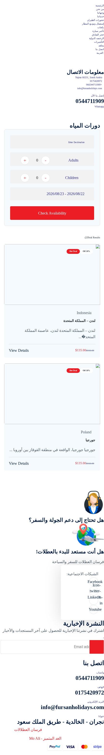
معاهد (101, 45)
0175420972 (96, 81)
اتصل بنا (100, 49)
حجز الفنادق (98, 34)
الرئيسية (100, 5)
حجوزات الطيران (95, 20)
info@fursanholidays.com (89, 88)
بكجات (100, 27)
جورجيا (90, 440)
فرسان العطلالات (28, 730)
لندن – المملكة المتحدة (79, 321)
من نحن (100, 9)
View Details (19, 350)
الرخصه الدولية (96, 38)
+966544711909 (94, 84)
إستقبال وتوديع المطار (93, 23)
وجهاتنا (100, 12)
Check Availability (52, 213)
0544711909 (90, 101)
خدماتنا (100, 16)
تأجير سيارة (98, 31)
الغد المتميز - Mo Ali (45, 738)
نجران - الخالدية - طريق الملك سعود (60, 722)
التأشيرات (99, 42)
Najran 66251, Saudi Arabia (88, 77)
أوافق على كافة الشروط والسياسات (67, 656)
